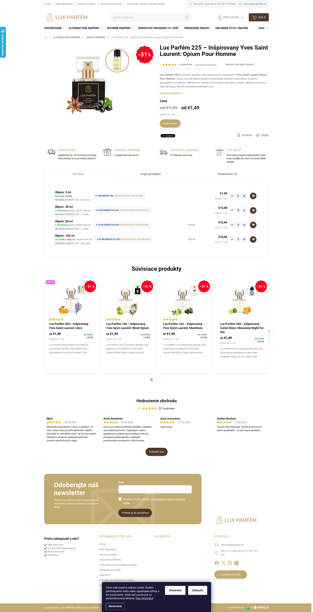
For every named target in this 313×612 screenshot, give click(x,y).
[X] (223, 562)
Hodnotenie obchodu (156, 400)
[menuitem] (55, 28)
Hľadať (186, 17)
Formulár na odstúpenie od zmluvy (116, 580)
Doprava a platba (86, 4)
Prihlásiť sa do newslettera (135, 513)
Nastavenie (115, 606)
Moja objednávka (64, 4)
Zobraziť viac (156, 451)
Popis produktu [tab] (151, 174)
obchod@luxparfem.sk (232, 544)
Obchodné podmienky (111, 4)
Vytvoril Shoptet (236, 607)
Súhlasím (197, 590)
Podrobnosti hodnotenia (205, 65)
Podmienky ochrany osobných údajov (146, 4)
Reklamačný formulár (110, 570)
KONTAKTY (105, 575)
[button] (151, 379)
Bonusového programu (128, 195)
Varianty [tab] (78, 174)
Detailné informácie (170, 93)
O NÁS (47, 4)
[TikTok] (236, 562)
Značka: (240, 64)
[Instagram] (229, 562)
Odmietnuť (175, 590)
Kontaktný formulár (231, 574)
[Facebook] (216, 562)
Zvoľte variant (170, 123)
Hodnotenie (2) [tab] (227, 174)
